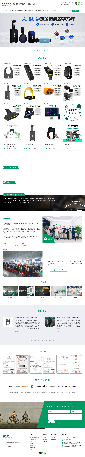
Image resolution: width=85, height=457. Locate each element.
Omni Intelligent (54, 439)
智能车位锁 (32, 447)
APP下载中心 (28, 10)
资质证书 (45, 437)
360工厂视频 (59, 269)
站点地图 (5, 444)
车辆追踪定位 (33, 445)
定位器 (31, 443)
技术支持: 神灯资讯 (7, 446)
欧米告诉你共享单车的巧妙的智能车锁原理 (26, 317)
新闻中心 (40, 10)
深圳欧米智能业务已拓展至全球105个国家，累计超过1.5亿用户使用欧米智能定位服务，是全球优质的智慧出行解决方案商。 (42, 392)
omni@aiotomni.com (68, 2)
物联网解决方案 (19, 10)
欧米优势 (45, 439)
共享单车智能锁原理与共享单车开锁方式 (68, 317)
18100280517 (66, 4)
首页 (7, 10)
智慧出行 (32, 441)
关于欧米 (34, 10)
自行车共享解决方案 (34, 437)
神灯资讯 (53, 437)
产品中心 (12, 10)
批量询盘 (76, 10)
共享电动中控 (33, 439)
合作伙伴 (45, 441)
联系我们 (45, 10)
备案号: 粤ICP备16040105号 (9, 449)
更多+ (31, 449)
